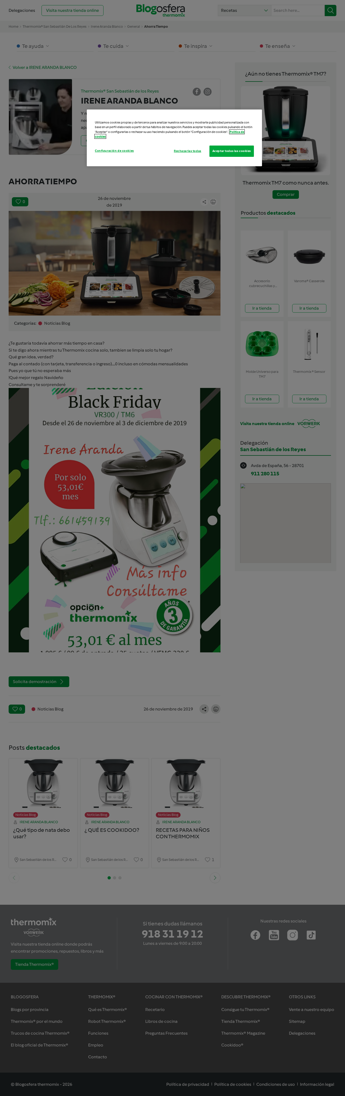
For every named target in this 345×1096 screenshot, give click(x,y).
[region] (174, 137)
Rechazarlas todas (187, 151)
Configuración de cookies (114, 151)
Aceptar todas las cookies (231, 151)
